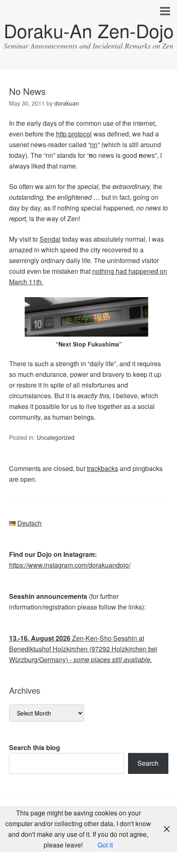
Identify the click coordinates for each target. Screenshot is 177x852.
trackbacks (102, 468)
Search (147, 763)
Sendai (50, 239)
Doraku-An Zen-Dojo (89, 30)
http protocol (74, 134)
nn (94, 144)
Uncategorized (56, 437)
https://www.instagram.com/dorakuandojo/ (69, 565)
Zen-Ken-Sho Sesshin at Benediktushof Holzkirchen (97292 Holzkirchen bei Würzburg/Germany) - (83, 648)
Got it (105, 845)
